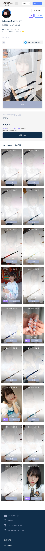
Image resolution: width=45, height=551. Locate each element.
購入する (22, 135)
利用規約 (5, 128)
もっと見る (5, 37)
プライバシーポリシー (14, 128)
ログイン (37, 3)
